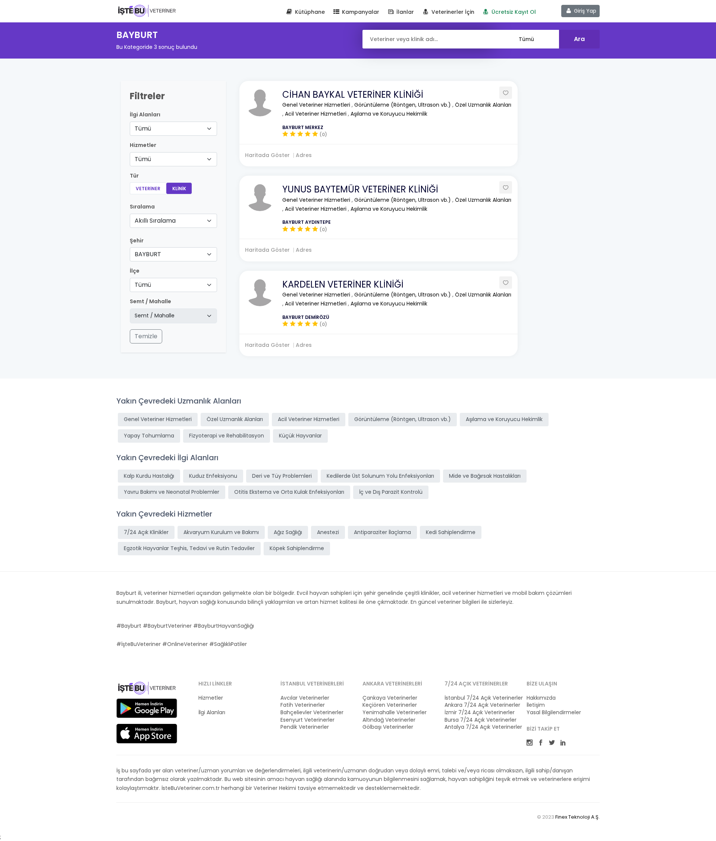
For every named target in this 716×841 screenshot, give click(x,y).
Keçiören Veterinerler (389, 705)
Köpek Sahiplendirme (297, 548)
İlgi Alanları (145, 114)
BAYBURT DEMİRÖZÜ (305, 317)
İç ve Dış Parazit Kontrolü (391, 492)
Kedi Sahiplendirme (450, 532)
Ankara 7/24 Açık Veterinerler (481, 705)
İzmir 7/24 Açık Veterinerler (480, 712)
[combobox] (173, 129)
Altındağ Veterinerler (388, 720)
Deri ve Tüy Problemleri (282, 476)
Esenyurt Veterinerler (307, 720)
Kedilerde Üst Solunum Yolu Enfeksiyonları (380, 476)
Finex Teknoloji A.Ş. (577, 816)
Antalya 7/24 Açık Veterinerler (481, 727)
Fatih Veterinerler (302, 705)
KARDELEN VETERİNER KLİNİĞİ (342, 284)
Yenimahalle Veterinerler (394, 712)
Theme (146, 10)
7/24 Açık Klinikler (146, 532)
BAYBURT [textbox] (148, 254)
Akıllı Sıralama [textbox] (155, 220)
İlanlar (404, 12)
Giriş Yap (584, 11)
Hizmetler (210, 698)
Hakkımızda (541, 698)
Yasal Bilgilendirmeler (554, 712)
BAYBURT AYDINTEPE (306, 222)
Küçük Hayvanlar (300, 435)
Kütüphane (309, 12)
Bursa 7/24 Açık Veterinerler (480, 720)
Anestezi (328, 532)
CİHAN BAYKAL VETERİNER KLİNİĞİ (352, 94)
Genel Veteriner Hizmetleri (317, 105)
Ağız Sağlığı (288, 532)
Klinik (179, 188)
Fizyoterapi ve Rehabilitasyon (226, 435)
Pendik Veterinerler (304, 727)
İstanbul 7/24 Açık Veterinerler (481, 698)
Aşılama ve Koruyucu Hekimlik (389, 113)
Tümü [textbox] (143, 128)
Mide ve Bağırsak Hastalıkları (485, 476)
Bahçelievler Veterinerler (311, 712)
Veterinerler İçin (452, 12)
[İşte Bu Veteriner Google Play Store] (146, 708)
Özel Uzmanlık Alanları (483, 105)
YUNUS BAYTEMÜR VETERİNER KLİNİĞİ (360, 189)
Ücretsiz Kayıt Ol (513, 12)
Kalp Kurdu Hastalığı (149, 476)
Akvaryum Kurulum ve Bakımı (221, 532)
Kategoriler (212, 705)
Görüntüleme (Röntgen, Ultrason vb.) (403, 105)
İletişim (536, 705)
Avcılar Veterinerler (304, 698)
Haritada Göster (267, 155)
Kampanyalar (359, 12)
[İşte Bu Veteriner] (146, 689)
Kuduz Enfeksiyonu (213, 476)
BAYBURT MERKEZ (302, 127)
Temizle (146, 336)
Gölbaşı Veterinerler (387, 727)
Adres (304, 155)
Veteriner (148, 188)
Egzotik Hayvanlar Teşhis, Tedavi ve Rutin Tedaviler (189, 548)
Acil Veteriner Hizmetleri (316, 113)
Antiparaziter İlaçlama (382, 532)
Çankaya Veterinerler (389, 698)
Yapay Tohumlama (149, 435)
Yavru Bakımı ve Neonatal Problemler (171, 492)
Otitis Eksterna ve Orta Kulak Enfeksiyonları (289, 492)
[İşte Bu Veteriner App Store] (146, 733)
